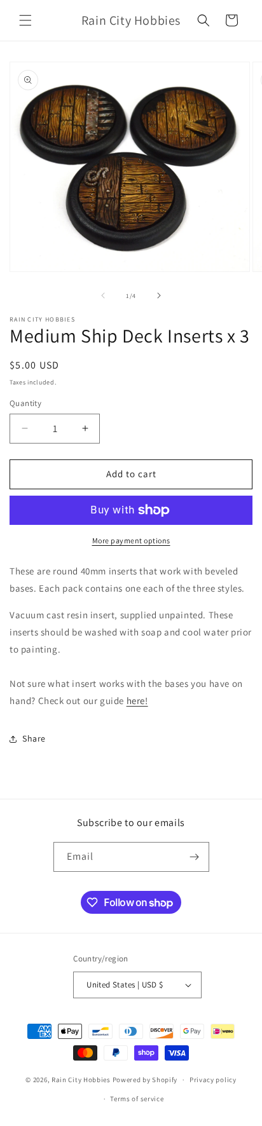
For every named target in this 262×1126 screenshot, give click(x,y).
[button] (25, 20)
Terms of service (136, 1098)
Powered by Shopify (145, 1079)
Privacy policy (213, 1079)
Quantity (25, 403)
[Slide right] (159, 295)
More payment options (131, 540)
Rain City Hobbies (81, 1079)
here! (137, 701)
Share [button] (34, 738)
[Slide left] (103, 295)
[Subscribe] (195, 857)
